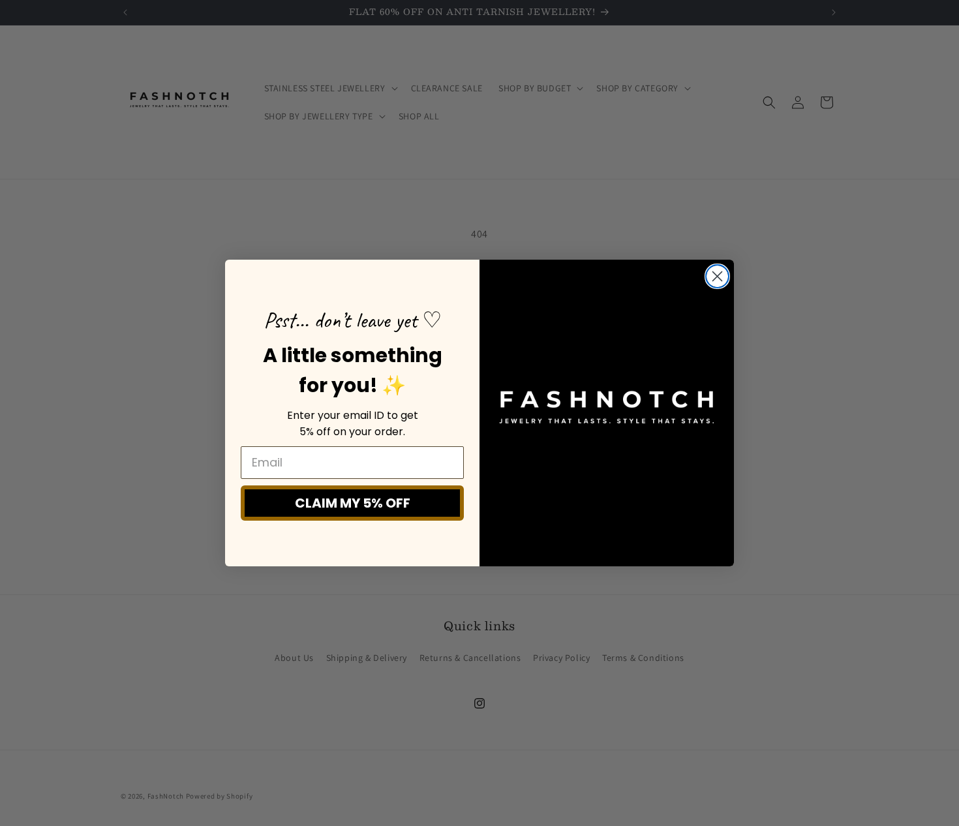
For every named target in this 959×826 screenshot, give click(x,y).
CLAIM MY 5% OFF (352, 503)
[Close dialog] (717, 276)
